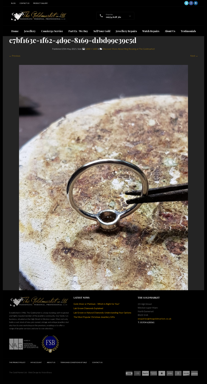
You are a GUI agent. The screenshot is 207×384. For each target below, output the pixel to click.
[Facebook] (191, 2)
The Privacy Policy (17, 362)
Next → (194, 55)
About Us (51, 362)
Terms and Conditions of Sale (73, 362)
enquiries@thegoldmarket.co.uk (154, 318)
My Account (36, 362)
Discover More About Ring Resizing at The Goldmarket (129, 48)
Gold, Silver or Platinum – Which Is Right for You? (96, 304)
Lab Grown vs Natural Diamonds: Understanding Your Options (102, 312)
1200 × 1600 (91, 48)
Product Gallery (40, 3)
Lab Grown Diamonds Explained (88, 308)
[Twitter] (186, 2)
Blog (13, 3)
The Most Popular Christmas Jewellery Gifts (94, 317)
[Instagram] (196, 2)
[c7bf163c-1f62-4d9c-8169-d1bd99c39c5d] (103, 177)
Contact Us (24, 3)
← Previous (14, 55)
